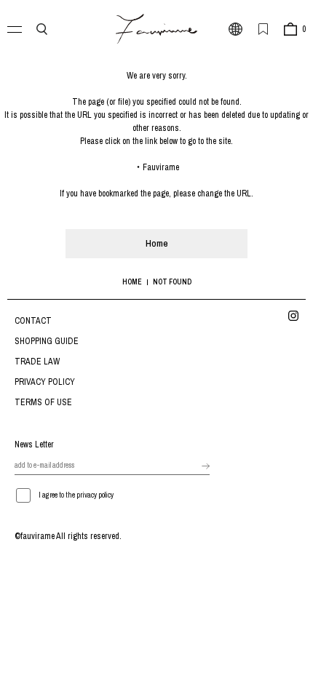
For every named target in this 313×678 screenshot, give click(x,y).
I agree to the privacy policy (76, 495)
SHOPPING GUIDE (47, 341)
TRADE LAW (37, 361)
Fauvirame (161, 167)
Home (157, 243)
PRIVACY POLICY (45, 382)
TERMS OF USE (43, 402)
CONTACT (33, 321)
